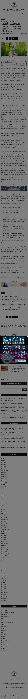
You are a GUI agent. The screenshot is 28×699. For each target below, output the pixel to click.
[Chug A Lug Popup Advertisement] (14, 363)
